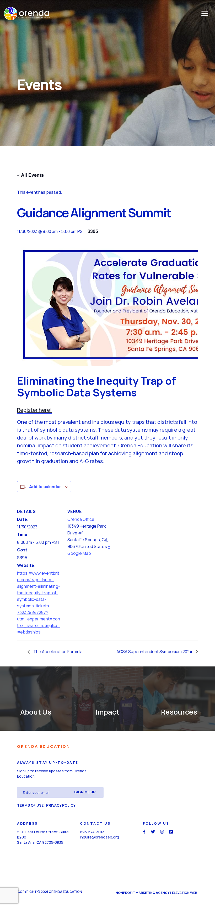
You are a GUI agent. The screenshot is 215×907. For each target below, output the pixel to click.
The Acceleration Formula (58, 651)
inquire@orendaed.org (99, 837)
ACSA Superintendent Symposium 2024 (154, 651)
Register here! (34, 409)
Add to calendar (45, 486)
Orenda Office (80, 519)
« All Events (30, 175)
